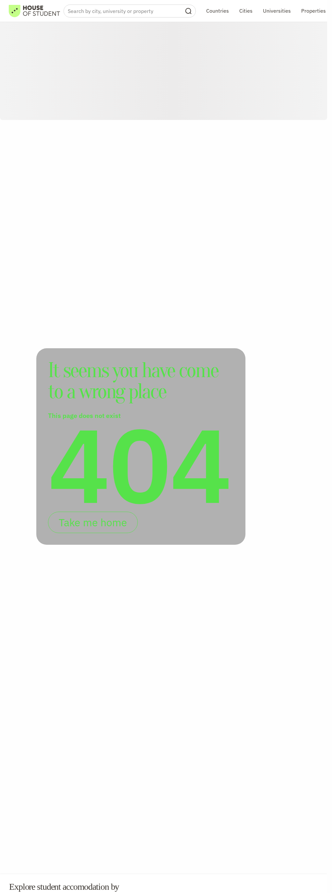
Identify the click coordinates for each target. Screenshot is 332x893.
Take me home (93, 522)
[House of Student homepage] (34, 11)
